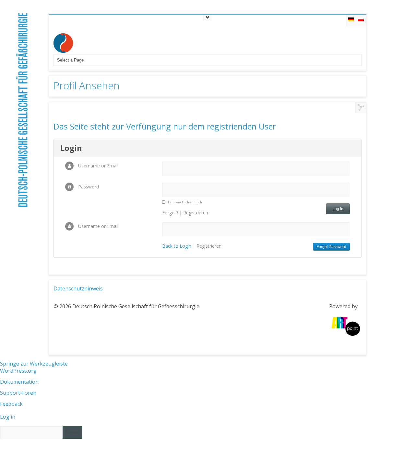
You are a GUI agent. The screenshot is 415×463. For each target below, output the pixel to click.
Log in (7, 416)
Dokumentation (19, 381)
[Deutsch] (351, 20)
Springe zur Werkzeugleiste (34, 363)
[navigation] (207, 403)
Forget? (170, 212)
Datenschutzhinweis (78, 288)
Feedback (11, 403)
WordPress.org (18, 370)
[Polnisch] (361, 20)
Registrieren (195, 212)
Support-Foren (18, 392)
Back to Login (176, 246)
